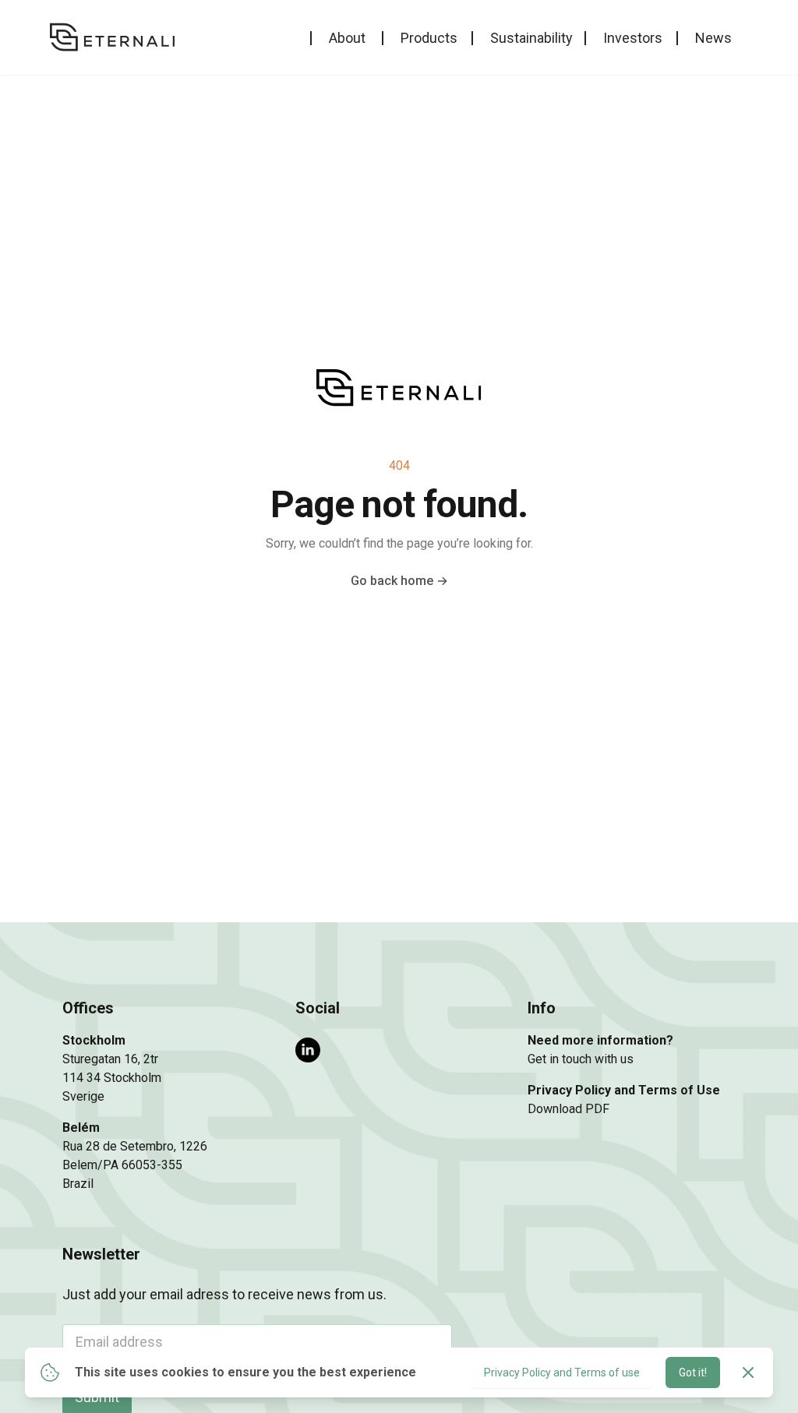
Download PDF (568, 1108)
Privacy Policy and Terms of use (562, 1372)
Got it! (693, 1372)
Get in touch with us (581, 1059)
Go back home (399, 580)
